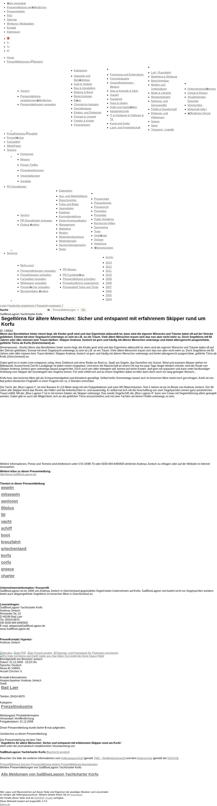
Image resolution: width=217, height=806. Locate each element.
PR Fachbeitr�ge (73, 274)
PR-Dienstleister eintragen (36, 220)
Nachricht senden (57, 752)
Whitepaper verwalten (33, 283)
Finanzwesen (82, 124)
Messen (25, 159)
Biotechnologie (83, 96)
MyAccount (27, 265)
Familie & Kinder (84, 120)
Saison (155, 121)
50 (3, 514)
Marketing (65, 228)
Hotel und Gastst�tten (123, 107)
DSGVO (172, 758)
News (62, 249)
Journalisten (66, 208)
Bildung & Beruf (83, 92)
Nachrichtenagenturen (72, 245)
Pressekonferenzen (32, 170)
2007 (109, 287)
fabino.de (5, 804)
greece (7, 569)
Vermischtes (195, 105)
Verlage (98, 239)
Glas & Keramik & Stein (124, 90)
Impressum (13, 31)
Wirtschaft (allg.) (197, 109)
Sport (154, 125)
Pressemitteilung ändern (46, 764)
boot (5, 535)
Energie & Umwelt (85, 116)
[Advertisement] (51, 430)
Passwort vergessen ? (50, 305)
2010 (109, 274)
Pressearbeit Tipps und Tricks (80, 287)
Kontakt (11, 27)
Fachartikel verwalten (33, 279)
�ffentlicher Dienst (199, 113)
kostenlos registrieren (22, 305)
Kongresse (26, 154)
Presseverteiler (16, 11)
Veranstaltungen (30, 175)
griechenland (13, 548)
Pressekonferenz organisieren (81, 283)
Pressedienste (102, 203)
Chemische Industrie (86, 104)
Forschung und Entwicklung (126, 74)
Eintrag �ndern (29, 224)
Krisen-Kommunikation (72, 220)
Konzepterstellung (70, 216)
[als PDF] (20, 653)
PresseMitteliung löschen (15, 764)
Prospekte (100, 215)
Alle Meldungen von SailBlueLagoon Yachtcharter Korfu (49, 774)
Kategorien (80, 70)
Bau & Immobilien (84, 88)
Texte (97, 231)
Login (3, 305)
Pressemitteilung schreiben (79, 279)
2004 (109, 299)
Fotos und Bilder (69, 204)
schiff (6, 528)
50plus (7, 508)
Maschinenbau (160, 80)
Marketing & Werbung (164, 76)
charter (8, 575)
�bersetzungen (103, 247)
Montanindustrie (160, 97)
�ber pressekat (16, 3)
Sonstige (25, 181)
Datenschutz (144, 758)
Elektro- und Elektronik (87, 112)
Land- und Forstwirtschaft (125, 127)
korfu (6, 555)
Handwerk (116, 99)
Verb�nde (100, 235)
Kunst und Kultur (120, 123)
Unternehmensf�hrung (202, 88)
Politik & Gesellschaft (164, 109)
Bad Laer (9, 687)
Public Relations (104, 219)
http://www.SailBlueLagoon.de (18, 474)
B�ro (77, 100)
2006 (109, 291)
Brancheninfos (67, 200)
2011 (109, 270)
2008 (109, 283)
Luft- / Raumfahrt (161, 72)
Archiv (109, 257)
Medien (63, 232)
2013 (109, 262)
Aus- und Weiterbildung (73, 196)
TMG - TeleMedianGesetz (109, 758)
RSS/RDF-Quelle (43, 797)
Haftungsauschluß (72, 758)
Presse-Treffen (29, 164)
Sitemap (12, 19)
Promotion (100, 211)
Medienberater (67, 241)
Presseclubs (101, 198)
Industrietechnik (119, 111)
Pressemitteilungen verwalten (38, 104)
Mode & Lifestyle (161, 92)
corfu (6, 562)
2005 (109, 295)
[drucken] (6, 653)
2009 (109, 279)
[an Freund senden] (40, 653)
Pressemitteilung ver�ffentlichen (26, 7)
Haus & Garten (119, 103)
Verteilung (100, 243)
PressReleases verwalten (35, 274)
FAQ (9, 15)
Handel (114, 95)
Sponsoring (101, 227)
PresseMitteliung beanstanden (79, 764)
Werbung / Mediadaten (20, 23)
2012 (109, 266)
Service (24, 215)
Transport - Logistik (162, 129)
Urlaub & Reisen (198, 92)
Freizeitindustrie (119, 78)
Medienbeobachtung (71, 236)
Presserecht (101, 207)
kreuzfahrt (11, 541)
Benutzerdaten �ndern (34, 291)
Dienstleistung (82, 108)
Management (67, 224)
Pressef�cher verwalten (35, 287)
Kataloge (64, 212)
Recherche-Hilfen (104, 223)
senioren (9, 501)
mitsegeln (10, 494)
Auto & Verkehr (83, 84)
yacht (6, 521)
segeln (7, 487)
